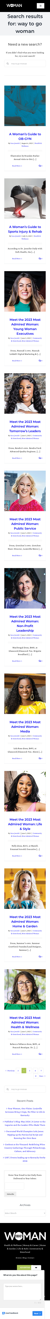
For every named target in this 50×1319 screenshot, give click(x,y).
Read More (16, 166)
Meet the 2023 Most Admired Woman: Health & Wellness (25, 1022)
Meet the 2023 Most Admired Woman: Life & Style (25, 824)
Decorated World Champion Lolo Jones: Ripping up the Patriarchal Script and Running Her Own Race (25, 1134)
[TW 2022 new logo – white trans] (14, 5)
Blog (24, 1258)
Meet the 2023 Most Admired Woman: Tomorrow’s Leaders (25, 426)
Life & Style (23, 1248)
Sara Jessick (15, 143)
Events (18, 1258)
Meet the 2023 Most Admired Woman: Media (25, 726)
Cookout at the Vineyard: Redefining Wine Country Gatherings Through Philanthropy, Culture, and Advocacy (25, 1147)
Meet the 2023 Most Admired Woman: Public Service (25, 523)
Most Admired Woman (30, 341)
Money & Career (30, 1245)
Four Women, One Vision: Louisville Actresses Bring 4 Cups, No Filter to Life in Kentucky (25, 1111)
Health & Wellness (13, 1245)
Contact (31, 1258)
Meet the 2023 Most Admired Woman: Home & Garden (25, 921)
